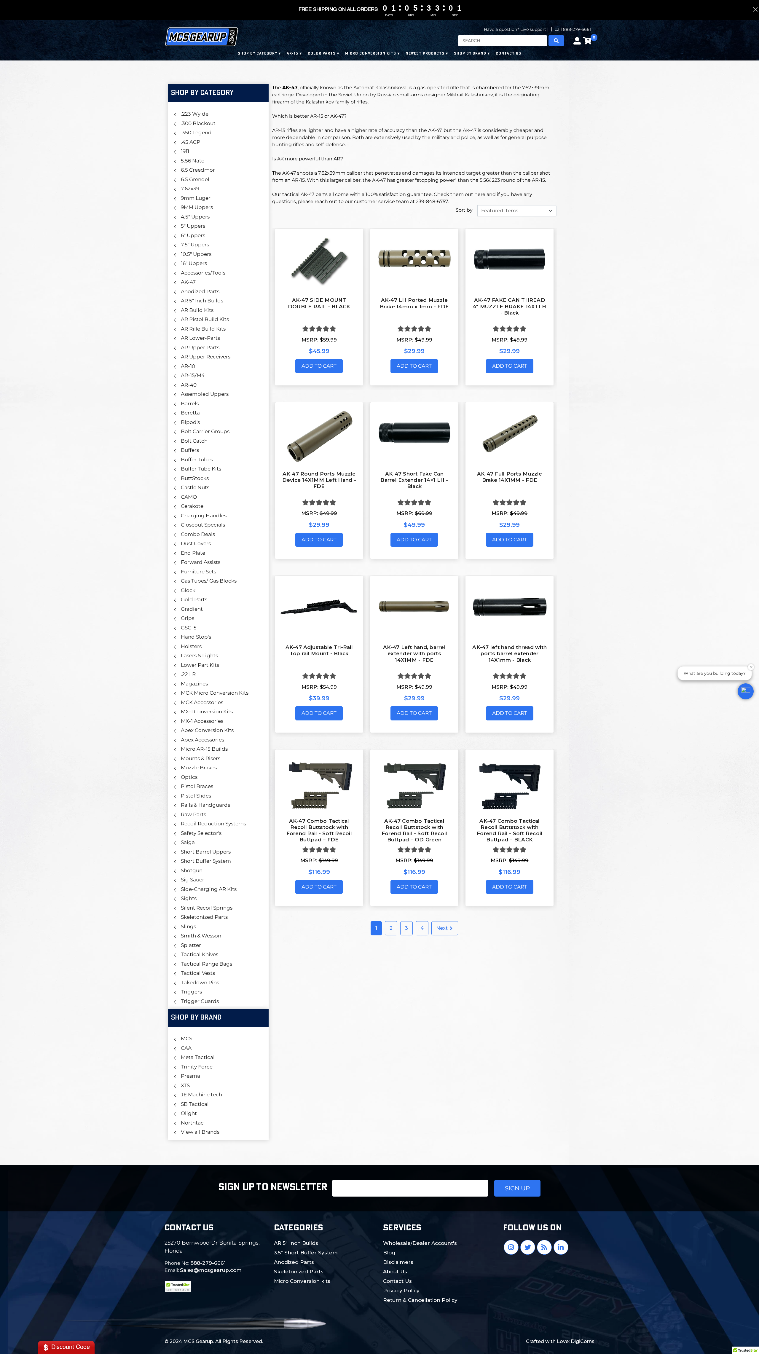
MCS (186, 1039)
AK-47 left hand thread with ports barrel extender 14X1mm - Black (509, 653)
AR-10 (188, 366)
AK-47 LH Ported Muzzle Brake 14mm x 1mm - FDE (414, 303)
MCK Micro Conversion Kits (214, 693)
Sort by (464, 210)
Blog (389, 1253)
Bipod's (190, 422)
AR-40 (189, 385)
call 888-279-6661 (573, 29)
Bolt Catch (194, 441)
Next (442, 928)
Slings (188, 926)
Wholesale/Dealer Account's (420, 1243)
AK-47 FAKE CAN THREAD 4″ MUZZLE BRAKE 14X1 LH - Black (509, 306)
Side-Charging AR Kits (209, 889)
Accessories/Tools (203, 273)
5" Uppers (193, 226)
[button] (745, 691)
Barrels (190, 403)
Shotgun (191, 870)
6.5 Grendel (195, 179)
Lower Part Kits (200, 665)
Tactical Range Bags (206, 964)
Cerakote (192, 506)
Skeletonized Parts (204, 917)
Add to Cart (319, 366)
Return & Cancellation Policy (420, 1300)
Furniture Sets (198, 572)
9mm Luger (196, 198)
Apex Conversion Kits (207, 730)
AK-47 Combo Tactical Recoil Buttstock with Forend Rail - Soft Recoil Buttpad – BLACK (509, 830)
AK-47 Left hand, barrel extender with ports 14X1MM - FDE (414, 653)
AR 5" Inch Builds (202, 301)
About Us (395, 1272)
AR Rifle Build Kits (203, 329)
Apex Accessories (202, 740)
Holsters (191, 646)
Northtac (192, 1123)
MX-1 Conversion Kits (207, 712)
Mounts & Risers (200, 758)
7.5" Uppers (195, 245)
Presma (190, 1076)
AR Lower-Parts (200, 338)
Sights (189, 898)
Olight (189, 1113)
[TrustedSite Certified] (178, 1286)
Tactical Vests (198, 973)
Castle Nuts (195, 487)
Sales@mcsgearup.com (211, 1270)
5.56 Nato (193, 161)
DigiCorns (582, 1341)
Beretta (190, 413)
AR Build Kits (197, 310)
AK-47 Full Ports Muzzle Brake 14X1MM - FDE (509, 477)
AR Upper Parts (200, 347)
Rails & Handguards (205, 805)
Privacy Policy (401, 1291)
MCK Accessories (202, 702)
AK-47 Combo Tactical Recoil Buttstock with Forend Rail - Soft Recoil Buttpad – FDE (319, 830)
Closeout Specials (203, 525)
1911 (185, 151)
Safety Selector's (201, 833)
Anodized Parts (200, 291)
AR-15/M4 (193, 375)
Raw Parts (193, 814)
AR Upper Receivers (205, 357)
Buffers (190, 450)
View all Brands (200, 1132)
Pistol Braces (197, 786)
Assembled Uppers (205, 394)
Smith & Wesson (201, 936)
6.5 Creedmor (198, 170)
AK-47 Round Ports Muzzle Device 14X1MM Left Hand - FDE (319, 480)
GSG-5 (189, 628)
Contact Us (397, 1281)
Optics (189, 777)
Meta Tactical (198, 1057)
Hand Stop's (196, 637)
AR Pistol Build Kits (205, 319)
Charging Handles (204, 516)
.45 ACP (190, 142)
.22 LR (188, 674)
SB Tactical (195, 1104)
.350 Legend (196, 132)
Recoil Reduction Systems (213, 824)
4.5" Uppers (195, 217)
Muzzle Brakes (199, 768)
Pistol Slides (196, 796)
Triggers (191, 992)
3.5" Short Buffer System (306, 1253)
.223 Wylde (194, 114)
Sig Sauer (192, 880)
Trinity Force (197, 1067)
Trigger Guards (200, 1001)
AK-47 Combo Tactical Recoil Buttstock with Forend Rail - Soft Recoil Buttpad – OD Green (414, 830)
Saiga (188, 842)
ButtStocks (195, 478)
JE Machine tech (201, 1095)
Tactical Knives (199, 954)
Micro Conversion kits (302, 1281)
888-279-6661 (208, 1263)
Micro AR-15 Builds (204, 749)
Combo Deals (198, 534)
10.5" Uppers (196, 254)
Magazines (194, 684)
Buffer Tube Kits (201, 469)
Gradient (192, 609)
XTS (185, 1085)
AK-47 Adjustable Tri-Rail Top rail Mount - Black (319, 650)
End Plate (193, 553)
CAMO (189, 497)
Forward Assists (200, 562)
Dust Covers (196, 543)
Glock (188, 590)
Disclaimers (398, 1262)
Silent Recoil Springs (206, 908)
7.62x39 (190, 189)
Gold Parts (194, 599)
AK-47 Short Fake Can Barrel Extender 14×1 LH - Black (414, 480)
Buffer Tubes (197, 460)
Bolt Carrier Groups (205, 431)
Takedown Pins (200, 982)
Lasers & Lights (199, 655)
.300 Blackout (198, 123)
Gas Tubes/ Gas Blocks (209, 581)
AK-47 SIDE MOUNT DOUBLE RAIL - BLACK (319, 303)
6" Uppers (193, 235)
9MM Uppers (197, 207)
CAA (186, 1048)
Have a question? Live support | (516, 29)
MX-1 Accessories (202, 721)
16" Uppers (194, 263)
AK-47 (188, 282)
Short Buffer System (206, 861)
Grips (187, 618)
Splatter (191, 945)
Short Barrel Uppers (206, 852)
